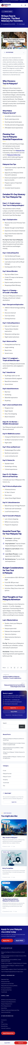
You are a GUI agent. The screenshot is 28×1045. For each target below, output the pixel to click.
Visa (4, 785)
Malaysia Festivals (7, 773)
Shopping (5, 779)
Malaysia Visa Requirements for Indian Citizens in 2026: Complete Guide (14, 743)
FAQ (2, 1022)
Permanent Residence (6, 987)
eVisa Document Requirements (8, 1001)
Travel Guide (6, 782)
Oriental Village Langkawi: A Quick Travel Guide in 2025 (13, 969)
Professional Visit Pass (6, 990)
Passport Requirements (6, 1003)
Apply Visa (13, 707)
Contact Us (4, 1020)
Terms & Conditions (6, 1028)
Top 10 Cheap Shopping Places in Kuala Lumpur (12, 971)
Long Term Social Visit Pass (7, 983)
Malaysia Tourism (7, 776)
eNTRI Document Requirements (8, 999)
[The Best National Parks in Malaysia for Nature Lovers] (14, 897)
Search (4, 723)
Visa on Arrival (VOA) (5, 1012)
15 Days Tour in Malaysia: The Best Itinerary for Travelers (14, 752)
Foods (4, 770)
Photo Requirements (6, 1006)
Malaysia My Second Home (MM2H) (9, 985)
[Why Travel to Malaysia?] (14, 834)
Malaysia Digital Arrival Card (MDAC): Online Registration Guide (13, 748)
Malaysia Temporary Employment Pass (10, 1010)
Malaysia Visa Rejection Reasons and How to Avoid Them (13, 739)
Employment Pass (5, 981)
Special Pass (4, 1008)
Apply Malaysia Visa (8, 1033)
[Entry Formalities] (14, 864)
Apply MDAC (14, 711)
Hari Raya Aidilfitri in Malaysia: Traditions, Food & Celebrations (14, 757)
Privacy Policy (4, 1024)
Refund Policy (4, 1026)
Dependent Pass (5, 979)
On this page (9, 52)
